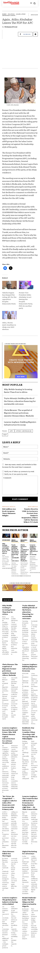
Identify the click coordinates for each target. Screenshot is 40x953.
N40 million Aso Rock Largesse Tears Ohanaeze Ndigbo (9, 512)
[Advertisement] (20, 54)
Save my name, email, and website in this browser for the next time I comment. (19, 465)
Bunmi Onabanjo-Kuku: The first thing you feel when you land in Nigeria (29, 901)
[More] (35, 34)
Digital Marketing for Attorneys (29, 852)
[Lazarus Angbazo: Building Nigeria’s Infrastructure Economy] (34, 536)
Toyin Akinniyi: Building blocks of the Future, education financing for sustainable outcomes (20, 401)
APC (11, 431)
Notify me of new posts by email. (15, 474)
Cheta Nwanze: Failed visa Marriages (8, 853)
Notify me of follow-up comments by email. (19, 471)
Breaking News (24, 540)
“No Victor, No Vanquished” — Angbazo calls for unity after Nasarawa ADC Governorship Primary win (9, 802)
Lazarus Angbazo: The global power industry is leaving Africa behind (10, 900)
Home (4, 14)
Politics (11, 14)
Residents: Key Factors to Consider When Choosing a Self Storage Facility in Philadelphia (29, 733)
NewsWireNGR (7, 568)
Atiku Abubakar (24, 431)
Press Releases (14, 540)
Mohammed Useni (10, 26)
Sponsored (6, 540)
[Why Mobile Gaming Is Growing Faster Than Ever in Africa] (6, 536)
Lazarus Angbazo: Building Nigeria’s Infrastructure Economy (20, 423)
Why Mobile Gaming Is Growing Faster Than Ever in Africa (18, 390)
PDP (5, 434)
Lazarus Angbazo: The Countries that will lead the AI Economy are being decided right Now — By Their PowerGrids (30, 802)
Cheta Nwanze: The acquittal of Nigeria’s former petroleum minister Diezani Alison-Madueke (19, 413)
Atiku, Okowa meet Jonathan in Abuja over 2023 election (9, 325)
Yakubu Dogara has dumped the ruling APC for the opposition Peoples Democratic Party (9, 298)
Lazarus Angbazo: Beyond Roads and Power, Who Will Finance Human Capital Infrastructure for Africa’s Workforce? (10, 735)
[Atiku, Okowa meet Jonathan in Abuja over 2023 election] (9, 315)
